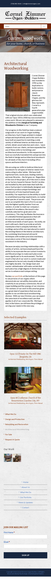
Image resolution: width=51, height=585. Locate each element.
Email (7, 542)
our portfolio (17, 276)
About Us (26, 487)
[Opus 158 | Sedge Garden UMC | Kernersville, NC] (17, 457)
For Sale (8, 434)
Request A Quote (12, 439)
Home (25, 482)
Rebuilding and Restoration (16, 424)
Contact (25, 507)
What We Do (10, 414)
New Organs (29, 359)
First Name (9, 532)
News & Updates (25, 502)
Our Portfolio (25, 497)
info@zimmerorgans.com (31, 4)
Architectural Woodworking (16, 359)
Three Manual (38, 359)
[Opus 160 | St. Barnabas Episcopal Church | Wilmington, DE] (8, 457)
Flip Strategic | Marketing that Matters (31, 574)
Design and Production (15, 419)
